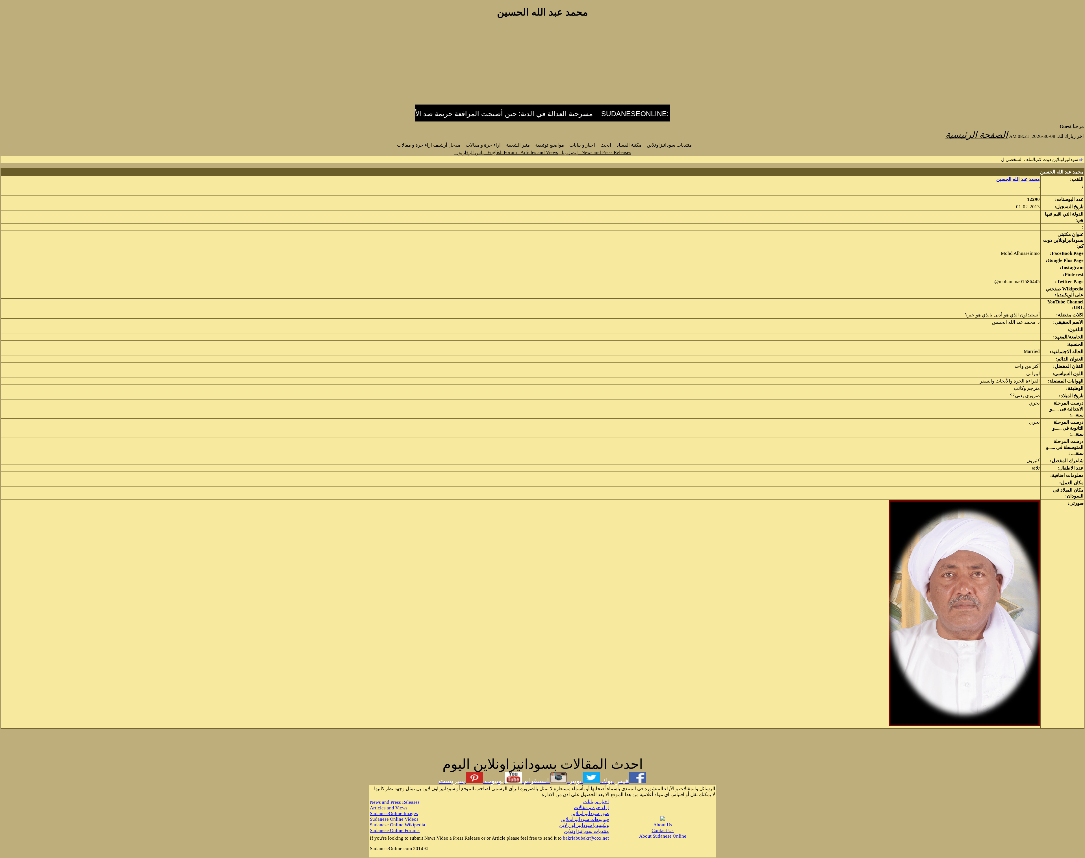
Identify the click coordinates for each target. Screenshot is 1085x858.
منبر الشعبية (516, 145)
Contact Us (663, 830)
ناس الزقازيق (469, 152)
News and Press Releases (604, 152)
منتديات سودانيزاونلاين (667, 145)
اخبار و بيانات (580, 145)
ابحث (604, 145)
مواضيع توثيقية (548, 145)
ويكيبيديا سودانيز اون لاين (584, 825)
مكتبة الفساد (627, 145)
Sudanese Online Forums (395, 830)
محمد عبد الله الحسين (1018, 179)
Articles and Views (537, 152)
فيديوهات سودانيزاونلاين (585, 819)
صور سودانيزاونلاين (589, 813)
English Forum (500, 152)
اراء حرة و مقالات (481, 145)
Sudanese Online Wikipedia (397, 824)
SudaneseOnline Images (394, 813)
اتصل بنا (568, 152)
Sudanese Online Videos (394, 819)
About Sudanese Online (662, 836)
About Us (662, 824)
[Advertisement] (542, 64)
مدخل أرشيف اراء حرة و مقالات (427, 145)
